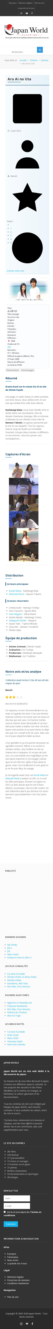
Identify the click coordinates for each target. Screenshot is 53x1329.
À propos (11, 1253)
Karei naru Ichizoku (16, 1044)
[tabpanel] (27, 587)
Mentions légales (15, 1277)
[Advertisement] (26, 829)
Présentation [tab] (12, 370)
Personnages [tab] (27, 370)
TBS (9, 347)
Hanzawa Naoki (14, 1041)
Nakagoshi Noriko (17, 620)
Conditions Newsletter (18, 1283)
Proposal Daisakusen (17, 1006)
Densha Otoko (14, 980)
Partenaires (12, 1257)
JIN (8, 951)
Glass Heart (13, 954)
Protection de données (18, 1280)
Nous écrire (12, 1260)
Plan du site (13, 1297)
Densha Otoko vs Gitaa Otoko (22, 976)
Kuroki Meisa (15, 590)
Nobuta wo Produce (17, 1012)
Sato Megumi (15, 614)
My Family (12, 944)
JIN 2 (9, 948)
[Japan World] (26, 31)
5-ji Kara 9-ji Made (16, 973)
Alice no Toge (14, 1015)
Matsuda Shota (16, 594)
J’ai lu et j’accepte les (22, 1214)
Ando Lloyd (12, 1035)
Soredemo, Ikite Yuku (17, 983)
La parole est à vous (17, 1263)
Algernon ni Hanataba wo (19, 1002)
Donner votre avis (15, 270)
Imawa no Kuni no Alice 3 (19, 957)
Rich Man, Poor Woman (18, 986)
